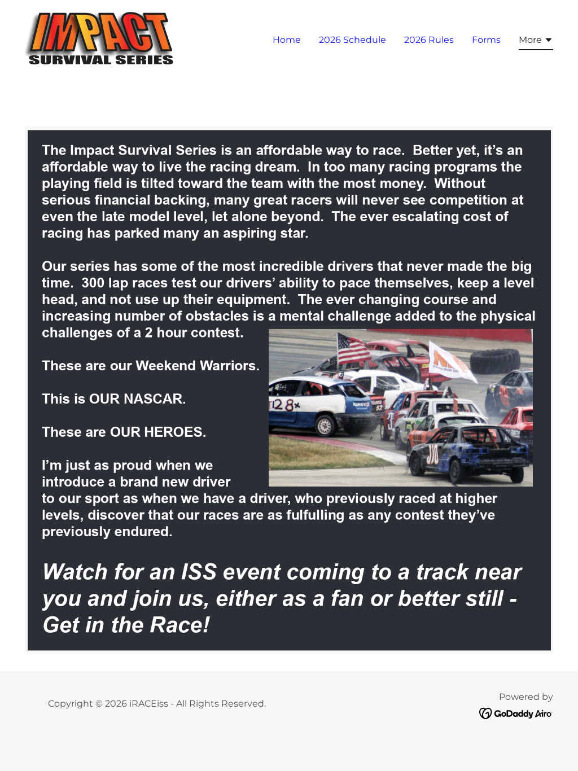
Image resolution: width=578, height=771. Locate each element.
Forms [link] (486, 39)
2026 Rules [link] (429, 39)
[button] (536, 41)
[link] (102, 37)
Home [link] (287, 39)
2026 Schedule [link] (352, 39)
